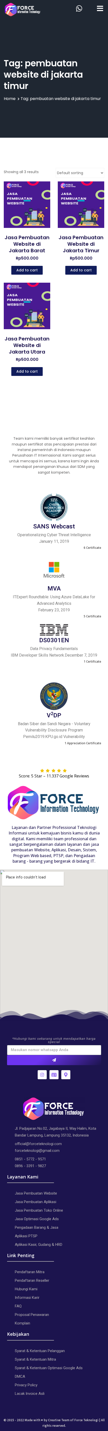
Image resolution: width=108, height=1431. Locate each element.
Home (10, 99)
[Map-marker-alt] (65, 1074)
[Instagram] (42, 1074)
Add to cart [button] (27, 270)
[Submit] (54, 1060)
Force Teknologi (86, 1420)
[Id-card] (54, 1074)
